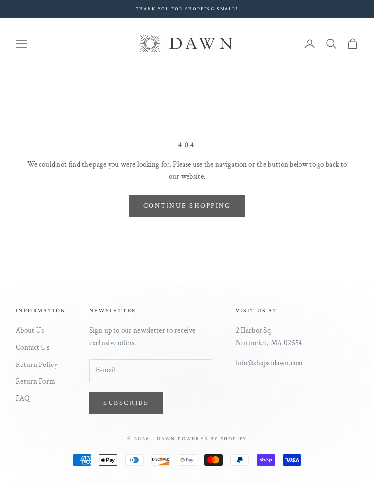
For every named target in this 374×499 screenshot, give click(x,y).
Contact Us (32, 347)
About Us (30, 330)
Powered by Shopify (212, 438)
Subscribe (126, 403)
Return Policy (36, 364)
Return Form (35, 381)
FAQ (23, 398)
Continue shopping (187, 205)
